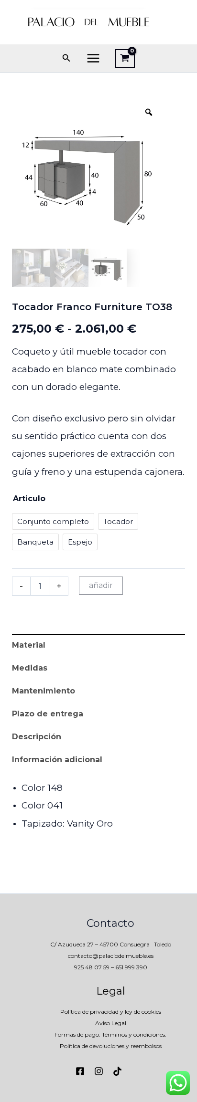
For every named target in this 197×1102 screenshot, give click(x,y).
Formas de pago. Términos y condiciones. (110, 1034)
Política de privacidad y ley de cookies (110, 1011)
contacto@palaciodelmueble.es (110, 955)
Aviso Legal (110, 1023)
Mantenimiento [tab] (43, 690)
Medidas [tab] (29, 667)
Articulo (29, 498)
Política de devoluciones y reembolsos (111, 1046)
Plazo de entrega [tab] (47, 713)
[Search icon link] (66, 59)
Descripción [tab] (36, 736)
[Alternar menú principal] (93, 58)
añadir (101, 585)
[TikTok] (117, 1071)
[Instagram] (98, 1071)
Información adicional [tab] (57, 759)
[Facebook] (80, 1071)
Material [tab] (28, 645)
